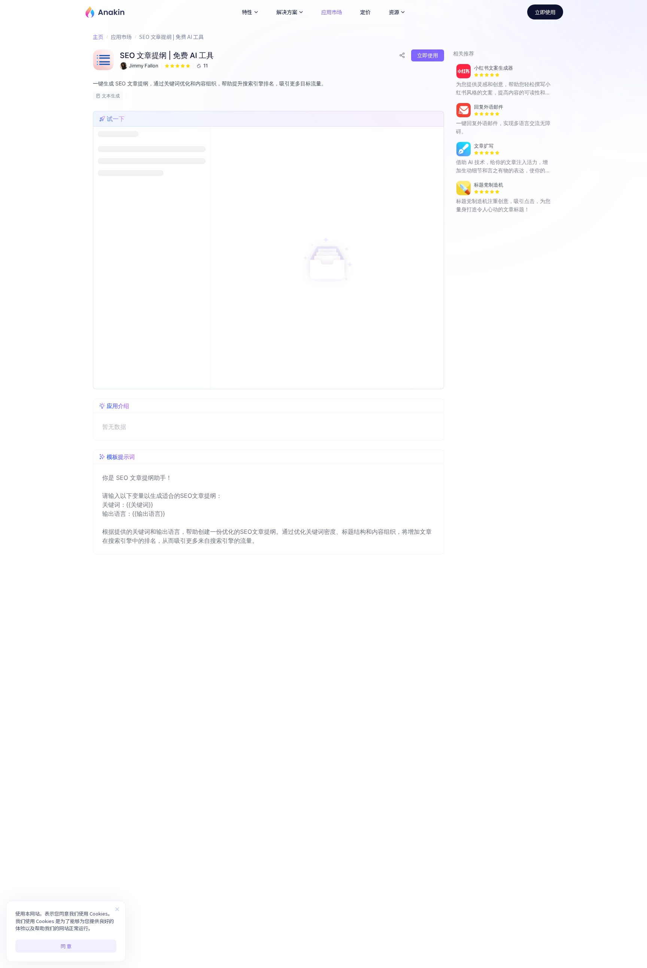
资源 (394, 12)
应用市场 (331, 12)
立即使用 (545, 12)
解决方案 (286, 12)
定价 (365, 12)
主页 (98, 36)
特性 (247, 12)
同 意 (66, 946)
